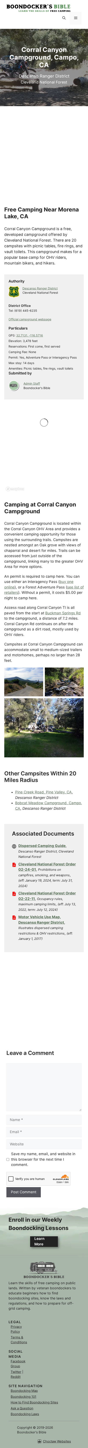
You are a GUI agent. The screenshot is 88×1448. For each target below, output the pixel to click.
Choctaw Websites (57, 1441)
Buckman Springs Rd (63, 613)
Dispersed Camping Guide (42, 846)
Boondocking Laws (25, 1414)
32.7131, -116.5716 (29, 335)
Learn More (39, 1241)
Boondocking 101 (23, 1397)
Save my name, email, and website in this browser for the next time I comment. (43, 1159)
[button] (64, 18)
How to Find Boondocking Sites (34, 1402)
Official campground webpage (30, 319)
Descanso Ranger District (40, 288)
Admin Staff (31, 383)
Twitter (16, 1372)
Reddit (16, 1377)
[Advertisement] (44, 149)
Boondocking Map (24, 1391)
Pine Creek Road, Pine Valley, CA (43, 792)
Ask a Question (22, 1408)
